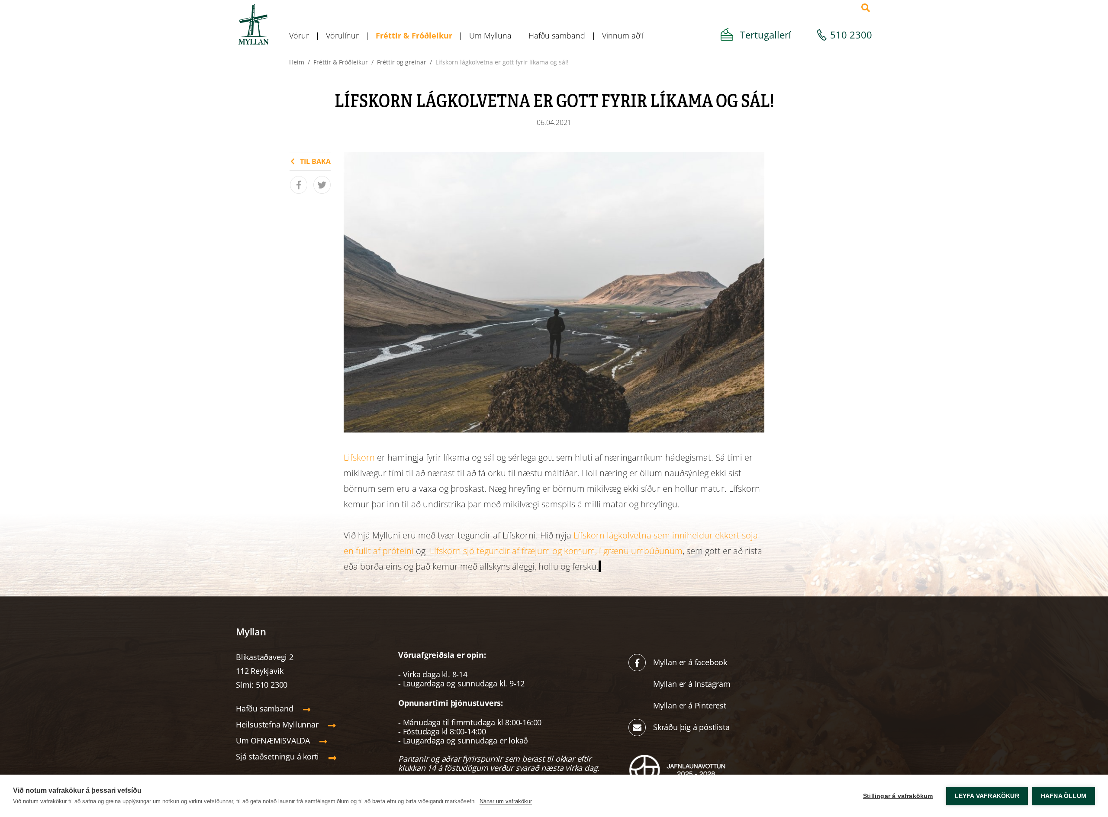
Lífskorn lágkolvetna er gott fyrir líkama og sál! (502, 62)
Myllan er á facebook (690, 662)
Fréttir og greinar (401, 62)
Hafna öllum (1063, 796)
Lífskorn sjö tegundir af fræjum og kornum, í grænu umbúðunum (556, 551)
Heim (296, 62)
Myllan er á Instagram (693, 684)
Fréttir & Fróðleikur (340, 62)
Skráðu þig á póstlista (691, 727)
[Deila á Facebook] (298, 185)
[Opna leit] (865, 8)
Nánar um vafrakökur (506, 801)
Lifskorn (360, 457)
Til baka (315, 161)
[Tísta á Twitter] (322, 185)
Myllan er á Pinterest (690, 705)
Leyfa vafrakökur (987, 796)
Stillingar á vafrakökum (898, 796)
